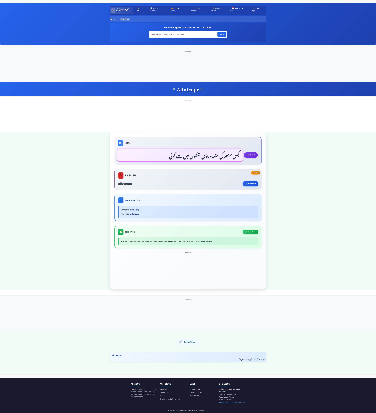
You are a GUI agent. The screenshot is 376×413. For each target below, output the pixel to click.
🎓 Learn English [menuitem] (255, 9)
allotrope (126, 19)
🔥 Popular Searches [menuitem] (174, 9)
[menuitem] (121, 10)
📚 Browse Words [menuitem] (216, 9)
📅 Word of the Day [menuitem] (236, 9)
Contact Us (164, 392)
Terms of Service (196, 392)
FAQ (161, 396)
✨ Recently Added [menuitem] (196, 9)
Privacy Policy (195, 389)
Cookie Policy (195, 396)
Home (114, 19)
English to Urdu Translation (170, 399)
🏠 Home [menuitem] (138, 9)
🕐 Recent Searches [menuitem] (153, 9)
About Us (163, 389)
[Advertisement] (188, 66)
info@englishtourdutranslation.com (232, 402)
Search (222, 34)
